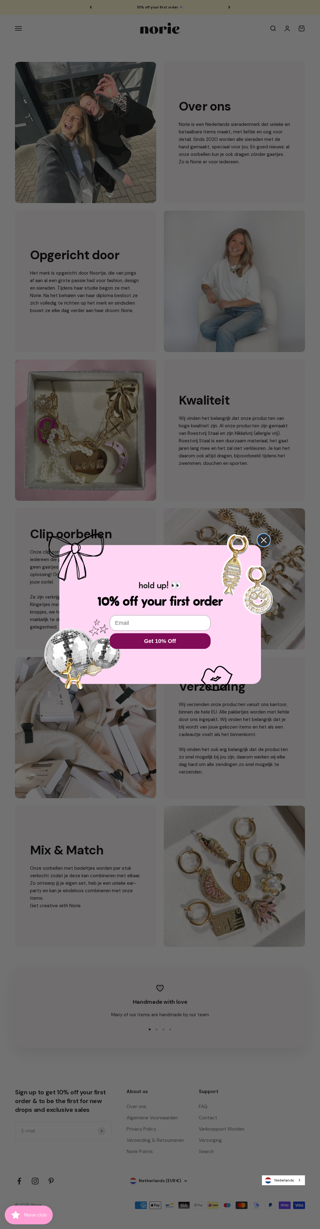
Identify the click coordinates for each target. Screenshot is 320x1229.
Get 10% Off (160, 641)
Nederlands (284, 1180)
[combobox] (283, 1180)
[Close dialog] (264, 540)
